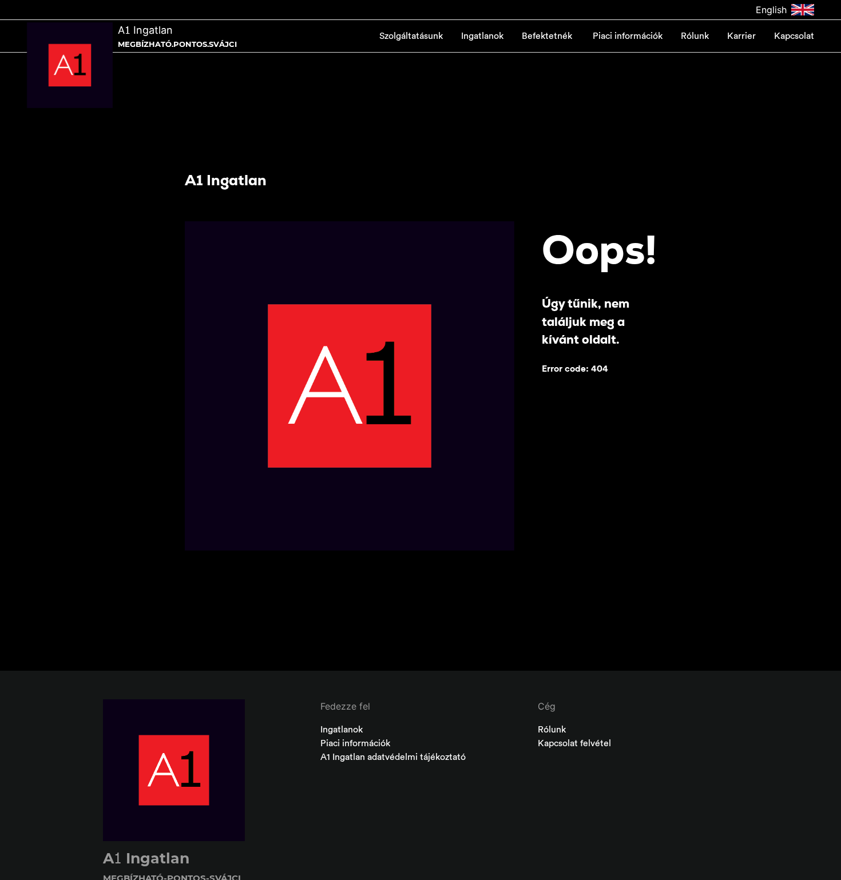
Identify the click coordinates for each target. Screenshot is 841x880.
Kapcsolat (794, 36)
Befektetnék (548, 36)
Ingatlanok (482, 36)
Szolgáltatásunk (411, 36)
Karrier (741, 36)
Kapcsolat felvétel (574, 743)
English (771, 9)
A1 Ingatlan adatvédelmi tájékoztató (393, 757)
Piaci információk (628, 36)
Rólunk (695, 36)
